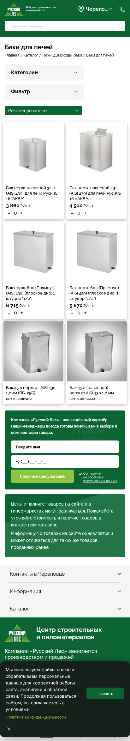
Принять (105, 693)
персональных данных (100, 481)
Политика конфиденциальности (36, 717)
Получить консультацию (42, 476)
